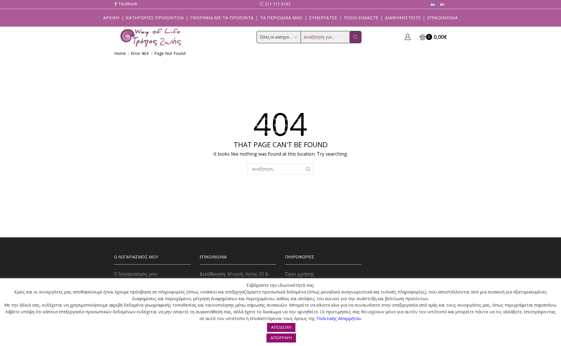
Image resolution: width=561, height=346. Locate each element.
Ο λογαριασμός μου (135, 274)
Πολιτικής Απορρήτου (338, 318)
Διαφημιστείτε (403, 17)
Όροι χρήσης (299, 274)
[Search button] (355, 37)
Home (120, 53)
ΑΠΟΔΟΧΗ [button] (281, 327)
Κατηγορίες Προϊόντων (155, 17)
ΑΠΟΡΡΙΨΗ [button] (281, 337)
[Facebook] (125, 4)
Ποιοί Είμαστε (361, 17)
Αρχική (111, 17)
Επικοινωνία (442, 17)
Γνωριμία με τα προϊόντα (222, 17)
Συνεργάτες (323, 17)
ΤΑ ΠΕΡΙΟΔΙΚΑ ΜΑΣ (281, 17)
